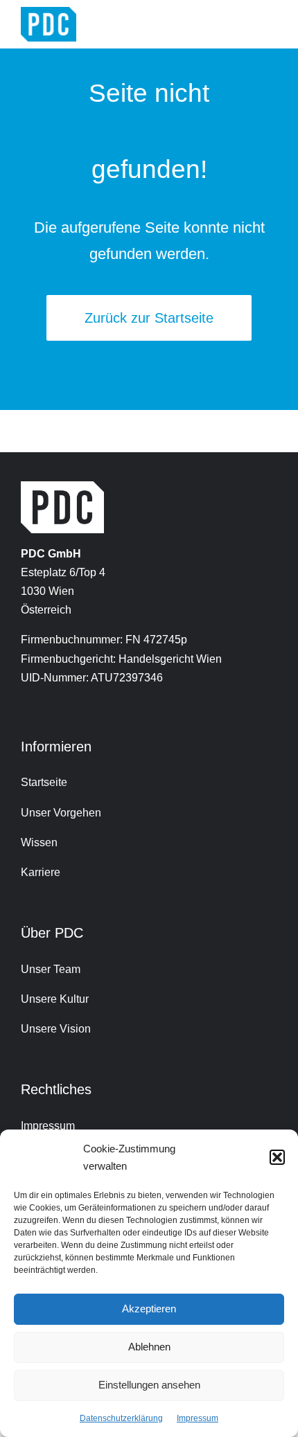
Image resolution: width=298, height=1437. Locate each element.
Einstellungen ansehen (149, 1385)
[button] (277, 1157)
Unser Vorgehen (61, 813)
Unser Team (50, 969)
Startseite (44, 782)
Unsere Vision (56, 1029)
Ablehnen (149, 1347)
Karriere (40, 872)
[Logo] (48, 12)
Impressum (197, 1418)
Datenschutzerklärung (121, 1418)
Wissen (39, 842)
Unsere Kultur (55, 999)
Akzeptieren (149, 1308)
